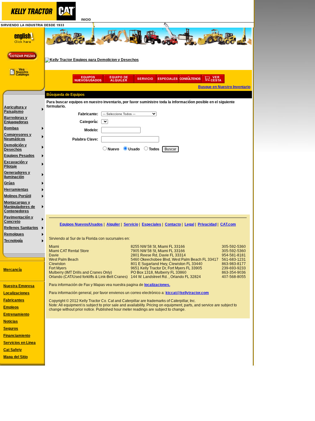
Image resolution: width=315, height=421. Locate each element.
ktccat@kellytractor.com (187, 293)
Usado (134, 149)
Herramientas (16, 189)
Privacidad (207, 224)
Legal (189, 224)
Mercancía (12, 270)
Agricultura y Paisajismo (15, 109)
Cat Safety (12, 350)
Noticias (10, 321)
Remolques (14, 234)
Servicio (131, 224)
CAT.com (228, 224)
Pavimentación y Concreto (18, 219)
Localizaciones (16, 293)
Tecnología (13, 241)
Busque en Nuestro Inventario (224, 87)
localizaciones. (157, 285)
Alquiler (113, 224)
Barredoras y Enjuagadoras (16, 120)
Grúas (9, 183)
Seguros (10, 328)
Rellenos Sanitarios (21, 228)
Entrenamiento (16, 314)
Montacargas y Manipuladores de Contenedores (19, 206)
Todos (154, 149)
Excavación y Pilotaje (16, 164)
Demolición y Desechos (15, 147)
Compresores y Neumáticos (17, 137)
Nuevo (113, 149)
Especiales (151, 224)
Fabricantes (13, 300)
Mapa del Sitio (15, 357)
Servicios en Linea (19, 343)
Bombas (11, 128)
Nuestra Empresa (18, 286)
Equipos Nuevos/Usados (81, 224)
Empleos (11, 307)
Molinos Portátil (17, 196)
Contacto (173, 224)
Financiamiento (16, 335)
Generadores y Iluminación (17, 174)
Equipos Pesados (19, 155)
